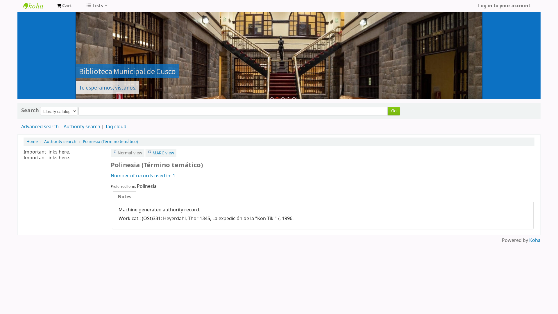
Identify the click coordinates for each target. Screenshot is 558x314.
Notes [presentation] (124, 196)
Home (32, 142)
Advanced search (40, 126)
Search (30, 110)
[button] (64, 6)
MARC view (163, 153)
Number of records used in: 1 (143, 175)
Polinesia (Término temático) (110, 142)
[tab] (124, 196)
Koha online (37, 6)
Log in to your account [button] (504, 5)
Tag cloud (115, 126)
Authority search (82, 126)
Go (393, 111)
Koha (535, 240)
